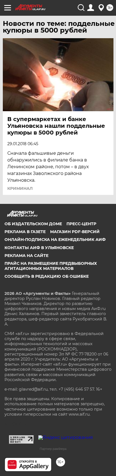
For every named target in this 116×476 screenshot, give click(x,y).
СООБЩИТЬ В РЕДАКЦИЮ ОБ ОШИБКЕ (47, 276)
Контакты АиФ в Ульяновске (39, 247)
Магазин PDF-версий (75, 231)
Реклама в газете (25, 231)
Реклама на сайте (26, 255)
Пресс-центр (81, 223)
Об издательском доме (33, 223)
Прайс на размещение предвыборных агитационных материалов (51, 266)
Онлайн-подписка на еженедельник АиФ (55, 239)
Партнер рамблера (53, 448)
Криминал (20, 188)
